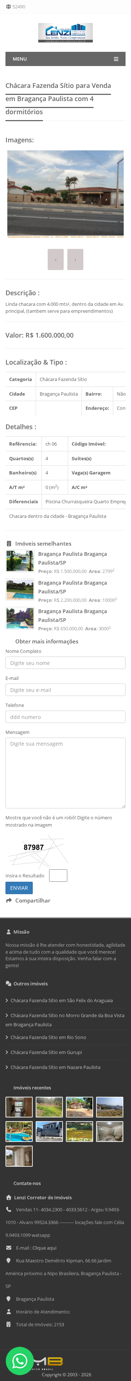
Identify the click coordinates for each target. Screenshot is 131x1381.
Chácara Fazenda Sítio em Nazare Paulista (55, 1067)
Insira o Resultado (24, 875)
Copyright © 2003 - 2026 (65, 1375)
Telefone (14, 705)
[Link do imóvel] (20, 1108)
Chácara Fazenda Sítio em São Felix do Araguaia (62, 1000)
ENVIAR (19, 887)
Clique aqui (44, 1248)
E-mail (12, 678)
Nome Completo (23, 651)
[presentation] (56, 259)
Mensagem (17, 732)
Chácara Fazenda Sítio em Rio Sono (48, 1037)
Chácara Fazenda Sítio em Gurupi (46, 1052)
